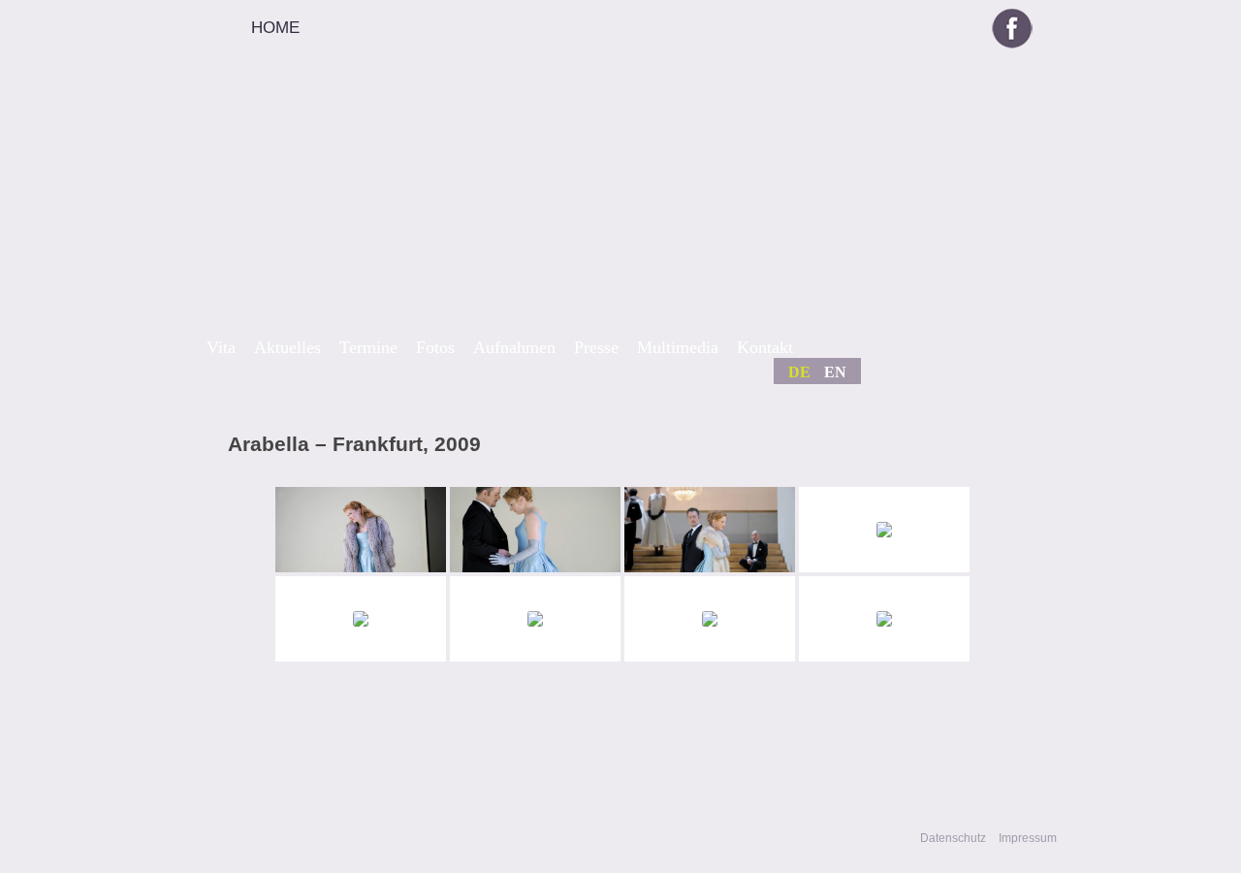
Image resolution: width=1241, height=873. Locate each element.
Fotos (435, 347)
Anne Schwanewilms (541, 205)
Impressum (1028, 838)
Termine (368, 347)
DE (799, 372)
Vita (221, 347)
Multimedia (677, 347)
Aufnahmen (514, 347)
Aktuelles (287, 347)
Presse (596, 347)
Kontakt (765, 347)
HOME (275, 27)
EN (835, 372)
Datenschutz (953, 838)
